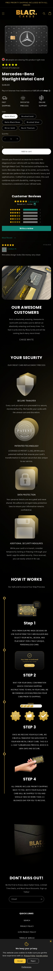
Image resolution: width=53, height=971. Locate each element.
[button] (3, 13)
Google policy (42, 955)
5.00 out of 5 (33, 201)
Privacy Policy (27, 926)
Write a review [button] (26, 228)
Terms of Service (27, 938)
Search (27, 920)
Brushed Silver (33, 122)
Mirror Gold (10, 128)
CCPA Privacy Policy (27, 932)
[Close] (50, 941)
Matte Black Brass (12, 122)
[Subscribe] (41, 899)
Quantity (5, 134)
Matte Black (10, 116)
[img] (8, 245)
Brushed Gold (27, 116)
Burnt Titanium (28, 128)
